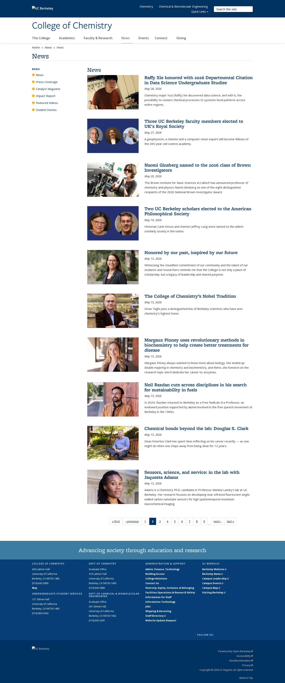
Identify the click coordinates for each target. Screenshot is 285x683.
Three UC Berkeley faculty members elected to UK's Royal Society (193, 123)
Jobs (148, 606)
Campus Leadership (215, 578)
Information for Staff (158, 597)
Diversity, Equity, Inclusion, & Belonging (169, 588)
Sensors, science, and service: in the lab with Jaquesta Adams (191, 474)
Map (34, 588)
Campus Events (212, 583)
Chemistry (146, 6)
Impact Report (45, 96)
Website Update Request (160, 620)
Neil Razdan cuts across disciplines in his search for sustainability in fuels (195, 387)
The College (41, 38)
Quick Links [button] (198, 11)
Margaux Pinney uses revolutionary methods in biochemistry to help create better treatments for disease (196, 345)
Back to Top (246, 678)
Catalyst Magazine (48, 89)
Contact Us (152, 583)
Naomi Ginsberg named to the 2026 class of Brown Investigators (197, 167)
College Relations (156, 578)
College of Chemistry (72, 26)
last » (232, 521)
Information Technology (160, 601)
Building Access (155, 574)
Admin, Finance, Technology (162, 569)
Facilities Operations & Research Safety (170, 592)
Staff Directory (155, 615)
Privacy (247, 665)
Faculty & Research (98, 38)
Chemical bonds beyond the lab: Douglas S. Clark (196, 428)
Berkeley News (212, 574)
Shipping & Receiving (158, 611)
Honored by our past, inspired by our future (191, 252)
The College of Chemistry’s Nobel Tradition (190, 296)
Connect (161, 38)
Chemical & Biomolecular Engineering (183, 6)
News (125, 38)
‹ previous (133, 521)
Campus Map (211, 588)
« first (117, 521)
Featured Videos (47, 103)
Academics (67, 38)
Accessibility (245, 656)
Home (36, 47)
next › (219, 521)
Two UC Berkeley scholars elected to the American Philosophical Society (197, 211)
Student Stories (46, 110)
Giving (181, 38)
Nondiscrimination (241, 660)
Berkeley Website (214, 569)
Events (144, 38)
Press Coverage (47, 82)
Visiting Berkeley (214, 592)
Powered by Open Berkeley (235, 651)
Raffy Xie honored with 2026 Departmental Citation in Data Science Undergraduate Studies (198, 80)
